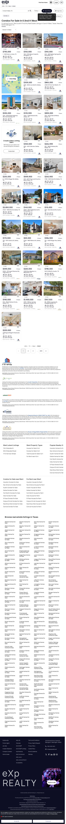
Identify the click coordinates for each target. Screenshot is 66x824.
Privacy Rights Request (34, 743)
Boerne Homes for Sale (10, 605)
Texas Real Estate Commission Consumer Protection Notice (32, 806)
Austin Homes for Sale (10, 572)
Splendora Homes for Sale (54, 617)
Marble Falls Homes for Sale (39, 626)
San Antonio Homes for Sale (53, 580)
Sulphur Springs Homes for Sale (53, 642)
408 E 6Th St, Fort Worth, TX (52, 85)
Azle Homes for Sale (9, 576)
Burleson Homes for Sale (9, 638)
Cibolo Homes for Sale (10, 667)
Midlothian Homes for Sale (39, 659)
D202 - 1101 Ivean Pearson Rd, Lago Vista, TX (11, 271)
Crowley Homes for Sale (10, 713)
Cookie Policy (31, 748)
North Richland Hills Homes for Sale (38, 685)
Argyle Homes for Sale (10, 555)
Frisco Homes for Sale (24, 617)
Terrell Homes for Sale (54, 651)
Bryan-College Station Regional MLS (38, 431)
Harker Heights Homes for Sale (23, 663)
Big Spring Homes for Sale (10, 601)
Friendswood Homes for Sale (23, 613)
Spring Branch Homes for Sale (53, 622)
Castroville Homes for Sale (10, 655)
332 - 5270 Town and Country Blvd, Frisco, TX (32, 179)
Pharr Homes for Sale (39, 719)
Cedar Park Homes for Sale (10, 659)
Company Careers (7, 751)
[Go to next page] (46, 351)
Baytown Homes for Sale (9, 588)
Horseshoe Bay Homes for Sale (23, 688)
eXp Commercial (20, 754)
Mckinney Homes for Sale (39, 642)
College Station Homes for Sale (9, 680)
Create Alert (11, 151)
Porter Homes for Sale (54, 522)
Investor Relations (7, 748)
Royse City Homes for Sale (54, 568)
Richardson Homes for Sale (54, 534)
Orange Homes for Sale (39, 694)
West (33, 346)
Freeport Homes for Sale (25, 609)
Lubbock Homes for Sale (39, 601)
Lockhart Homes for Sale (39, 588)
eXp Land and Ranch (21, 759)
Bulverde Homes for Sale (9, 634)
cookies (6, 812)
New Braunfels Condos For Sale (13, 504)
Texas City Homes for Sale (54, 659)
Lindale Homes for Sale (39, 576)
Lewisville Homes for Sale (39, 568)
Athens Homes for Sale (10, 563)
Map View (59, 11)
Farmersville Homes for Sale (23, 576)
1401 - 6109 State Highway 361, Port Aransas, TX (10, 116)
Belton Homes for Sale (10, 597)
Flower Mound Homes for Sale (23, 593)
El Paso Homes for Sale (24, 563)
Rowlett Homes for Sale (54, 563)
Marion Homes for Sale (39, 630)
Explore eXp (6, 740)
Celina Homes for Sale (10, 663)
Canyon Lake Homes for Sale (9, 647)
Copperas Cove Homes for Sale (9, 692)
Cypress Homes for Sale (10, 721)
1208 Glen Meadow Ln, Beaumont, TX (30, 271)
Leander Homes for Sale (39, 563)
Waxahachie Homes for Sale (53, 696)
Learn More (51, 809)
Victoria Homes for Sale (54, 684)
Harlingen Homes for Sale (24, 667)
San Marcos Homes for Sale (54, 588)
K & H (39, 346)
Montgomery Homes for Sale (38, 672)
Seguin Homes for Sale (54, 601)
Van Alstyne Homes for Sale (54, 680)
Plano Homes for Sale (39, 723)
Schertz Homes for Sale (54, 597)
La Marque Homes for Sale (39, 543)
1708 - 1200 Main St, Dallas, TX (53, 179)
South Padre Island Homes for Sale (54, 609)
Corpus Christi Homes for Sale (9, 696)
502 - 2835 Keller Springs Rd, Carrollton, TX (53, 54)
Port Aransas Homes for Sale (38, 727)
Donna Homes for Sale (24, 547)
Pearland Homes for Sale (39, 710)
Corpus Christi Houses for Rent (36, 501)
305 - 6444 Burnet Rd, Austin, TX (53, 210)
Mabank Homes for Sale (39, 605)
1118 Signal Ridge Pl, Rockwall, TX (11, 333)
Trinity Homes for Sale (54, 672)
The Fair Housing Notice (51, 807)
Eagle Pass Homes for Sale (24, 555)
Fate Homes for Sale (23, 580)
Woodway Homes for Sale (54, 721)
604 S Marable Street (9, 451)
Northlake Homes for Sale (39, 689)
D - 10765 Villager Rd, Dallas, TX (11, 179)
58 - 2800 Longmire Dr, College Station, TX (51, 302)
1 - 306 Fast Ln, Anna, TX (9, 54)
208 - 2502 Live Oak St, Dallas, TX (32, 85)
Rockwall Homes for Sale (53, 547)
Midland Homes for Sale (39, 655)
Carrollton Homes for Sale (10, 651)
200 (41, 351)
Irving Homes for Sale (24, 713)
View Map (12, 79)
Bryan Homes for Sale (10, 622)
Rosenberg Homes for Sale (54, 551)
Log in (56, 2)
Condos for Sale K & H (33, 451)
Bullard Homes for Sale (10, 630)
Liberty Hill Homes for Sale (39, 572)
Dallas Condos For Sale (10, 490)
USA (25, 346)
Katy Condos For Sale (9, 496)
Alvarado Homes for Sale (9, 539)
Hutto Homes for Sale (24, 709)
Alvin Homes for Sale (9, 543)
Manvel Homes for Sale (39, 622)
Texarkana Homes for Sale (54, 655)
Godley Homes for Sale (24, 647)
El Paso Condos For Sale (10, 498)
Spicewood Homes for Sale (54, 613)
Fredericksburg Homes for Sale (23, 605)
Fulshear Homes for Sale (24, 622)
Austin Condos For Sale (10, 487)
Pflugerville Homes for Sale (39, 714)
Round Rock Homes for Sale (54, 559)
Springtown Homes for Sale (54, 630)
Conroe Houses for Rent (34, 506)
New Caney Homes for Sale (39, 680)
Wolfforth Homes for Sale (54, 717)
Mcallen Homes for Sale (39, 638)
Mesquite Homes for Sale (39, 651)
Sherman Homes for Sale (53, 605)
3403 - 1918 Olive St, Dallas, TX (11, 210)
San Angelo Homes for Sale (54, 576)
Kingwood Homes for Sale (39, 534)
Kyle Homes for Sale (38, 539)
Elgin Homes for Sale (24, 568)
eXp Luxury (19, 757)
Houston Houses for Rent (34, 482)
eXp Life (18, 740)
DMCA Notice (32, 796)
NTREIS (22, 368)
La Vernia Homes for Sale (39, 547)
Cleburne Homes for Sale (10, 672)
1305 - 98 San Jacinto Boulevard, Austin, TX (30, 302)
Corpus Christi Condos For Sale (12, 501)
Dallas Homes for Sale (10, 726)
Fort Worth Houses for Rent (35, 493)
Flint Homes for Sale (23, 584)
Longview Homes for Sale (39, 593)
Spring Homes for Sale (54, 626)
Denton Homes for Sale (24, 534)
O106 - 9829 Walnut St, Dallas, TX (32, 241)
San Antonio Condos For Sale (12, 485)
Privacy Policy (31, 745)
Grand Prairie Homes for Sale (23, 655)
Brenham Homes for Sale (10, 609)
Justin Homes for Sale (24, 721)
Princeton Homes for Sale (54, 526)
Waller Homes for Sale (54, 692)
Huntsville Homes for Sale (24, 705)
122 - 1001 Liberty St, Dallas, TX (10, 241)
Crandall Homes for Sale (10, 705)
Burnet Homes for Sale (10, 642)
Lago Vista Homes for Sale (39, 551)
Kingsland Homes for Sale (39, 530)
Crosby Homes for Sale (10, 709)
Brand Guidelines (32, 751)
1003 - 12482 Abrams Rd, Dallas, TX (31, 116)
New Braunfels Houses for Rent (36, 504)
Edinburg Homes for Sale (24, 559)
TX (29, 346)
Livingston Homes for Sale (39, 584)
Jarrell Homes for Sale (24, 717)
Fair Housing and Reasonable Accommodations (32, 799)
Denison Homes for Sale (25, 530)
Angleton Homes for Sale (10, 547)
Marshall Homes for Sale (39, 634)
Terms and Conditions (33, 740)
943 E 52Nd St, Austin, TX (52, 271)
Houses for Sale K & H (33, 448)
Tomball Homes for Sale (54, 667)
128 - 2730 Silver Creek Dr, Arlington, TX (31, 54)
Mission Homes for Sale (39, 663)
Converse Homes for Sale (10, 688)
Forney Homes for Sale (24, 597)
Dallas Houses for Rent (34, 490)
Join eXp (5, 745)
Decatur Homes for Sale (25, 526)
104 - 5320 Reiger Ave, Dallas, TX (53, 241)
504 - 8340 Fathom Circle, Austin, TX (10, 302)
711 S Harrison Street (9, 454)
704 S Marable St (8, 448)
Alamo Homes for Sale (10, 526)
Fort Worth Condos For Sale (11, 493)
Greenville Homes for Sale (24, 659)
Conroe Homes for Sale (10, 684)
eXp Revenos (19, 751)
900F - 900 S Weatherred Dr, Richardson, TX (32, 210)
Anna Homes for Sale (9, 551)
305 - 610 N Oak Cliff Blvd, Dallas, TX (52, 116)
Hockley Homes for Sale (24, 680)
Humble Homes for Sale (24, 701)
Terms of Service (44, 797)
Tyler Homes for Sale (53, 676)
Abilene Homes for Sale (10, 522)
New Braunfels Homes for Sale (38, 676)
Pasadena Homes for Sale (39, 706)
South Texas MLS (32, 382)
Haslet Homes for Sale (24, 672)
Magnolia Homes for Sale (39, 609)
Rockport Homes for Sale (53, 543)
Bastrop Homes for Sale (10, 584)
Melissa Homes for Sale (39, 647)
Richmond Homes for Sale (54, 539)
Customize (48, 821)
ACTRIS (6, 401)
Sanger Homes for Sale (54, 593)
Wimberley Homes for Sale (54, 713)
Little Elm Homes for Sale (39, 580)
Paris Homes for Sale (38, 702)
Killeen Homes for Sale (39, 526)
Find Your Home (43, 2)
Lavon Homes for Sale (39, 555)
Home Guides (6, 754)
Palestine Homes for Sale (39, 698)
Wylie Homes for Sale (53, 726)
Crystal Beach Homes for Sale (9, 717)
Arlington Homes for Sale (10, 559)
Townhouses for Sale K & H (35, 454)
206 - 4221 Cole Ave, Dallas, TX (31, 147)
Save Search (58, 16)
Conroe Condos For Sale (10, 506)
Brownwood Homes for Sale (10, 617)
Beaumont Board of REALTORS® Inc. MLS (39, 415)
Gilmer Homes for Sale (24, 642)
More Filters (48, 11)
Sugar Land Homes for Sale (54, 638)
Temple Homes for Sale (54, 647)
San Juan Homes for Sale (53, 584)
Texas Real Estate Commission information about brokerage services (32, 804)
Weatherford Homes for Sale (53, 701)
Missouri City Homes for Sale (38, 667)
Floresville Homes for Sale (24, 588)
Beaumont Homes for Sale (10, 593)
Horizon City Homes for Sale (23, 684)
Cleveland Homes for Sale (10, 676)
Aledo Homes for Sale (9, 530)
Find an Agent (6, 743)
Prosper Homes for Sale (54, 530)
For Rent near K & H (32, 456)
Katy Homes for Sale (23, 726)
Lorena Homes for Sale (39, 597)
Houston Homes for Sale (25, 692)
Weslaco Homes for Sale (54, 705)
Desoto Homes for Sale (24, 539)
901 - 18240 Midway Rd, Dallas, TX (51, 147)
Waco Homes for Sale (53, 688)
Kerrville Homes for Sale (39, 522)
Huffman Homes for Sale (24, 696)
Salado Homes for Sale (54, 572)
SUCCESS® (19, 745)
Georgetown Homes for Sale (23, 638)
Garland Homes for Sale (24, 634)
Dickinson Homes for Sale (24, 543)
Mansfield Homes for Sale (39, 617)
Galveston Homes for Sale (24, 630)
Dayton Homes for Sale (24, 522)
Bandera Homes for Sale (10, 580)
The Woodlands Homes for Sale (53, 663)
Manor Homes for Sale (39, 613)
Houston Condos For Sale (11, 482)
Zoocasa (18, 743)
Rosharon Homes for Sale (54, 555)
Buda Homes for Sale (9, 626)
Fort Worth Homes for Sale (24, 601)
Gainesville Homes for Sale (24, 626)
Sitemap (30, 754)
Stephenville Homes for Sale (53, 634)
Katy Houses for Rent (33, 496)
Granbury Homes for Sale (24, 651)
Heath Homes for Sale (24, 676)
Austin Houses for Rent (34, 487)
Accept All (16, 821)
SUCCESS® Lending (21, 748)
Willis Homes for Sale (53, 709)
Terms (47, 813)
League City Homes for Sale (39, 559)
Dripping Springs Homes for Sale (24, 551)
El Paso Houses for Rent (34, 498)
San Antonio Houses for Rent (35, 485)
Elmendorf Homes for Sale (24, 572)
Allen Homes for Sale (9, 534)
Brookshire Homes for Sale (10, 613)
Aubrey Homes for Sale (10, 568)
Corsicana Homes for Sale (10, 701)
